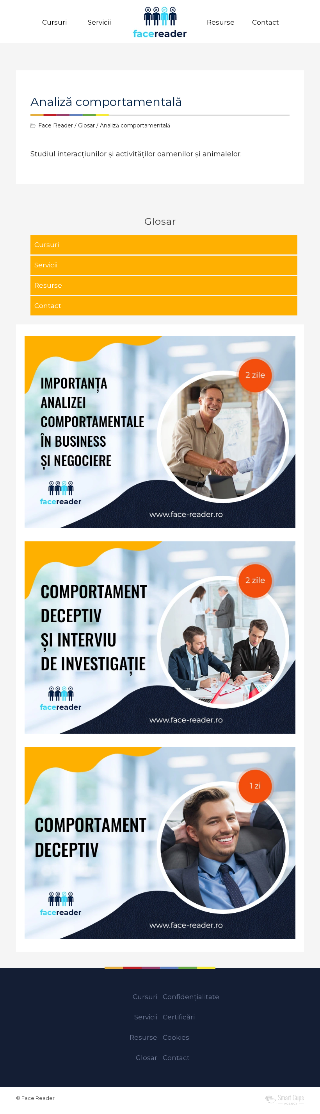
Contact (265, 22)
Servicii (99, 22)
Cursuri (54, 22)
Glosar (86, 125)
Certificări (179, 1017)
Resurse (221, 22)
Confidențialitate (191, 997)
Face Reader (55, 125)
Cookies (176, 1037)
